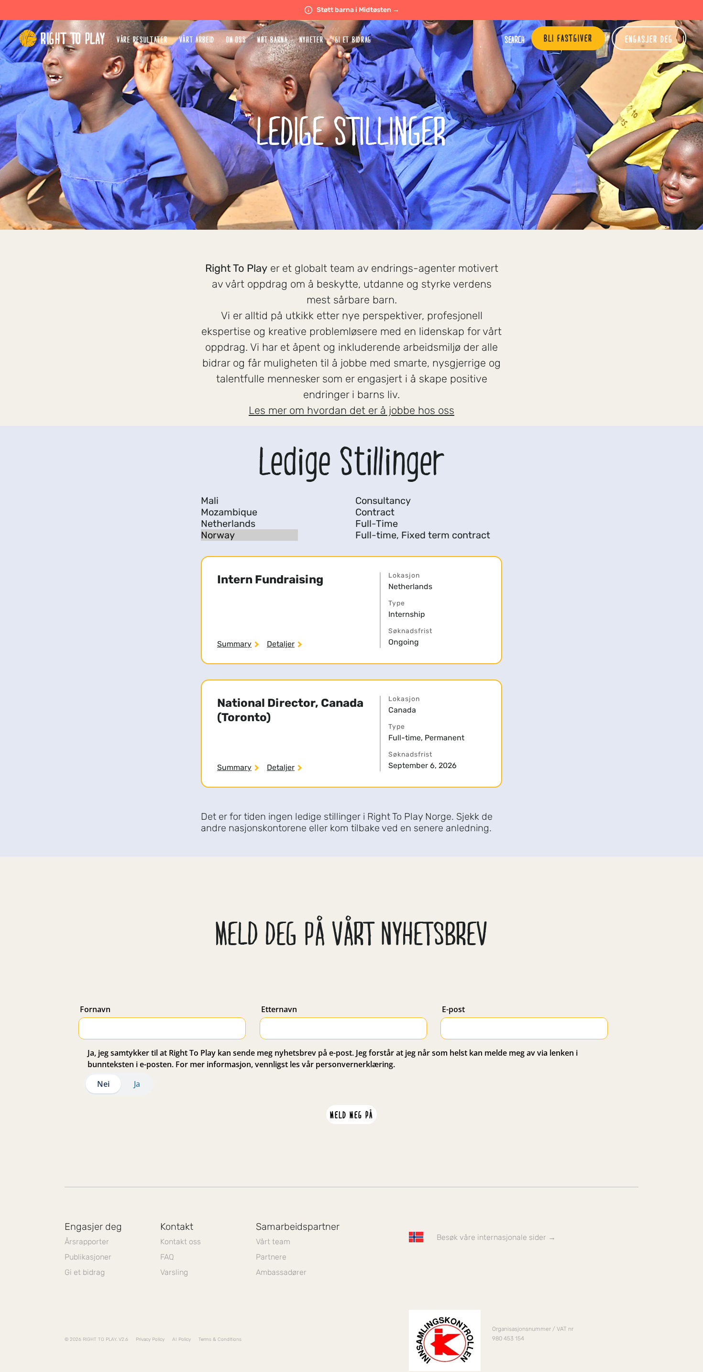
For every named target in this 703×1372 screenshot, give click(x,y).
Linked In (474, 1265)
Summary (234, 643)
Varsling (174, 1272)
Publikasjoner (88, 1256)
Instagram (454, 1265)
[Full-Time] (422, 523)
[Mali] (249, 500)
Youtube (494, 1265)
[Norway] (249, 535)
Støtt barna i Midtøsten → (358, 10)
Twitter (434, 1265)
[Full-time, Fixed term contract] (422, 535)
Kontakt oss (180, 1241)
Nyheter (311, 39)
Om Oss (236, 39)
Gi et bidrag (85, 1272)
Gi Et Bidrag (353, 39)
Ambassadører (281, 1272)
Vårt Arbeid (197, 39)
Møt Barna (272, 39)
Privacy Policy (150, 1339)
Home (62, 38)
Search (515, 39)
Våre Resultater (142, 39)
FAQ (167, 1256)
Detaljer (281, 643)
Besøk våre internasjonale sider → (496, 1237)
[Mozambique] (249, 512)
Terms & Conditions (220, 1339)
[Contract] (422, 512)
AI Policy (181, 1339)
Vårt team (273, 1241)
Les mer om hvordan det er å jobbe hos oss (351, 410)
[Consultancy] (422, 500)
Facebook (414, 1265)
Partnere (271, 1256)
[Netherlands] (249, 523)
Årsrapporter (87, 1241)
